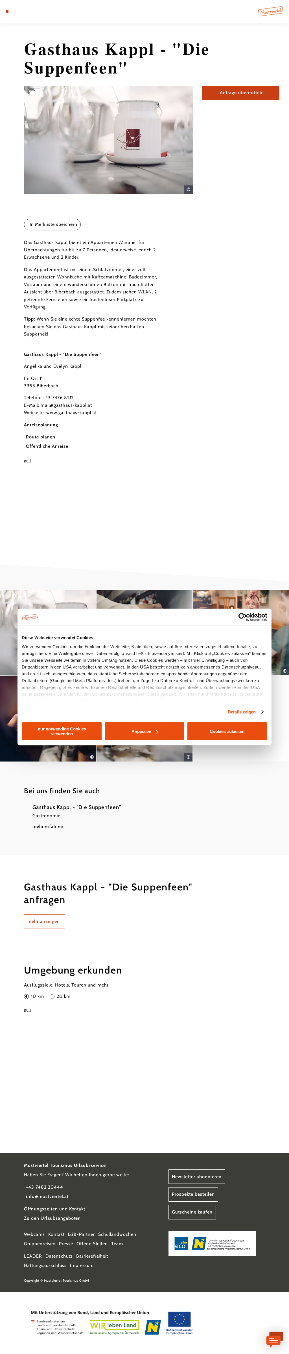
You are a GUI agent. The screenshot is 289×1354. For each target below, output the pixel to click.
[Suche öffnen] (30, 11)
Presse (66, 1243)
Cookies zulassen (227, 731)
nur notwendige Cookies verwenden (62, 731)
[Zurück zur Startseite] (270, 11)
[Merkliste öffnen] (24, 11)
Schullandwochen (117, 1234)
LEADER (33, 1256)
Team (117, 1243)
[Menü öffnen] (7, 11)
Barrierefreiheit (92, 1256)
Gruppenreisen (39, 1243)
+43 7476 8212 (58, 397)
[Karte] (18, 11)
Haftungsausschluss (45, 1265)
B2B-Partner (81, 1234)
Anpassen (141, 731)
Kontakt (56, 1234)
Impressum (82, 1265)
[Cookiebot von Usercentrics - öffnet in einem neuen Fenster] (242, 617)
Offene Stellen (92, 1243)
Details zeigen (242, 712)
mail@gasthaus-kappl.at (66, 405)
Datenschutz (59, 1256)
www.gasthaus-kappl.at (71, 412)
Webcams (34, 1234)
